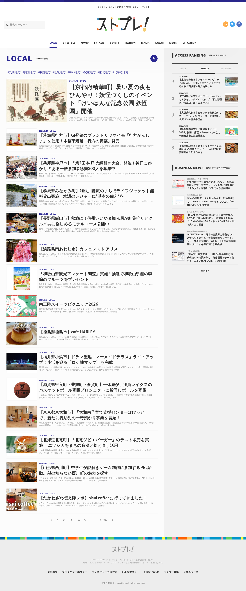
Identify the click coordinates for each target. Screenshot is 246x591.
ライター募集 (171, 572)
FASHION (130, 42)
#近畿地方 (59, 72)
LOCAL (53, 42)
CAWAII (159, 42)
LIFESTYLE (69, 42)
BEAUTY (114, 42)
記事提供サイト (130, 572)
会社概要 (53, 572)
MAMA (145, 42)
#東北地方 (104, 72)
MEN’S (173, 42)
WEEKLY (205, 68)
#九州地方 (14, 72)
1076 (103, 520)
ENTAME (99, 42)
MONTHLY (227, 68)
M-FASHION (189, 42)
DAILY (183, 68)
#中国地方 (44, 72)
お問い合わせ (151, 572)
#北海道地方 (120, 72)
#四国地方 (28, 72)
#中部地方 (73, 72)
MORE (204, 270)
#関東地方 (89, 72)
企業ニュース (190, 572)
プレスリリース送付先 (104, 572)
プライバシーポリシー (75, 572)
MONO (85, 42)
